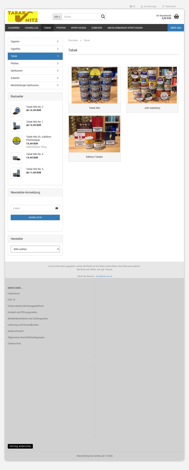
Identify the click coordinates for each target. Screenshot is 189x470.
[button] (132, 6)
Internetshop (83, 455)
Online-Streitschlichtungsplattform (26, 306)
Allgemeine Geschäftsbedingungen (26, 337)
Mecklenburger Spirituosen (125, 27)
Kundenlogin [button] (150, 6)
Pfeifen (61, 27)
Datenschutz (14, 343)
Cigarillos (31, 27)
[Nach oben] (10, 464)
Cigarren (13, 27)
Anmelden (35, 217)
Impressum (14, 293)
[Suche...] (103, 16)
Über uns (175, 27)
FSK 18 (11, 299)
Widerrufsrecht (15, 331)
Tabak (47, 27)
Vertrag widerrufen (20, 446)
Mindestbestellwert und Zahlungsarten (28, 318)
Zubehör (97, 27)
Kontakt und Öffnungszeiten (22, 312)
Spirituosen (78, 27)
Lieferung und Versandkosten (23, 324)
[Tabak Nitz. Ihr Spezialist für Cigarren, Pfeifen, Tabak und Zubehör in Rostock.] (27, 16)
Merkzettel (170, 6)
